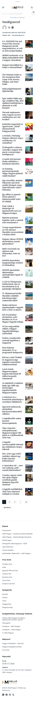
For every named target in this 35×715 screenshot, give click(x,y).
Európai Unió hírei (8, 584)
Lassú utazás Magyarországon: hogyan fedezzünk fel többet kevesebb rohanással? (11, 374)
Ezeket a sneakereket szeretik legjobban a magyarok (11, 340)
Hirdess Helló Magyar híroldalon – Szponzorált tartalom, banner (14, 619)
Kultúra (4, 597)
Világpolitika (6, 604)
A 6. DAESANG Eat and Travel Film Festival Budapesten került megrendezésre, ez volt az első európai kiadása (12, 46)
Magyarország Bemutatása (12, 647)
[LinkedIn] (3, 695)
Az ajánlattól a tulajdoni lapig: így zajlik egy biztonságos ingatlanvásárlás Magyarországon (12, 388)
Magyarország (7, 607)
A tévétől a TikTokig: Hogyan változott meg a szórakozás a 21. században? (12, 139)
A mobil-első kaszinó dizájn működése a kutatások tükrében (11, 161)
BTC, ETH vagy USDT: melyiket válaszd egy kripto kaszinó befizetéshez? (11, 457)
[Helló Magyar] (17, 7)
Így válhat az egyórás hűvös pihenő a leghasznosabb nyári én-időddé (11, 198)
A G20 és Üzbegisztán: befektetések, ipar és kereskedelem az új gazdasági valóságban (12, 285)
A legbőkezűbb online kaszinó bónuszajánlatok (11, 420)
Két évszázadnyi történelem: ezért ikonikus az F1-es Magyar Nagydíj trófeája (12, 318)
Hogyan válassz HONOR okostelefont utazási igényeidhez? (12, 241)
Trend (4, 601)
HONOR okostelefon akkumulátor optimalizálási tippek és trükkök (12, 273)
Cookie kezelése (8, 550)
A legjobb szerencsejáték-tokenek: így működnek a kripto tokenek (12, 445)
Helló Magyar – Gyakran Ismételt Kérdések (17, 534)
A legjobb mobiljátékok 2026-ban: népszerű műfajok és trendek (12, 491)
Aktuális (5, 594)
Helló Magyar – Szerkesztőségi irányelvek (16, 537)
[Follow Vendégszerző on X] (9, 27)
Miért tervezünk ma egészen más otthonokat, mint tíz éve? (11, 252)
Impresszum (6, 530)
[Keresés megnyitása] (32, 7)
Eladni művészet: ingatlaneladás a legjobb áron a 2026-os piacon (12, 307)
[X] (13, 695)
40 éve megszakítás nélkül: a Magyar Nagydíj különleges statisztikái (10, 330)
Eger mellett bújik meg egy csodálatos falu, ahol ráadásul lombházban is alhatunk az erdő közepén (12, 103)
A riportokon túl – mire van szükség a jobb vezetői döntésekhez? (12, 467)
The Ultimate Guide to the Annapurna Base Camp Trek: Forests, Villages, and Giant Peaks (11, 79)
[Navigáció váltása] (3, 7)
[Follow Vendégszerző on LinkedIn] (12, 27)
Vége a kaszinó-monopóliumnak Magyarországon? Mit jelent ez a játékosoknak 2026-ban (12, 433)
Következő (7, 507)
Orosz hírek (6, 580)
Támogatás (6, 623)
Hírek (4, 567)
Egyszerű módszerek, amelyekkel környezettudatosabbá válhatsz (12, 410)
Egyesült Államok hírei (10, 570)
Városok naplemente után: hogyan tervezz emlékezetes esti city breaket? (11, 116)
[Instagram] (10, 695)
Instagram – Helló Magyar (11, 630)
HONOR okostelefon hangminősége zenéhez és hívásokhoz (12, 262)
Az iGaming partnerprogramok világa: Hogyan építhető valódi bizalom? (12, 172)
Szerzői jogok (7, 540)
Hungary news (7, 564)
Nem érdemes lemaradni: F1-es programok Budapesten (12, 350)
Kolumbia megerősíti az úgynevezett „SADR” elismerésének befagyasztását (12, 127)
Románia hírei (7, 577)
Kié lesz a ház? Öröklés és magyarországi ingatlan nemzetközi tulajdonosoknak (12, 361)
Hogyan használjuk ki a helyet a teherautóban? (12, 66)
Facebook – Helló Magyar (11, 626)
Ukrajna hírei (6, 574)
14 (26, 502)
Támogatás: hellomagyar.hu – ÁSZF (14, 543)
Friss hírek (5, 650)
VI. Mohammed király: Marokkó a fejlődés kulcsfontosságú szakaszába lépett (12, 297)
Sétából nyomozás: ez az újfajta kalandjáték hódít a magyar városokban (12, 57)
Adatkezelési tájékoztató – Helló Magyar (16, 553)
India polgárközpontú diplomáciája (11, 90)
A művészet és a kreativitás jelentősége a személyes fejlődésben (12, 399)
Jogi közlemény (7, 547)
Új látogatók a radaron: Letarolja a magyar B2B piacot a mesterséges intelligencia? (12, 151)
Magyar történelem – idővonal (13, 643)
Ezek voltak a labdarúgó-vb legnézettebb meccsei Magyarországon (11, 209)
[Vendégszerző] (4, 27)
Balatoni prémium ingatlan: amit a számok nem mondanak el (12, 220)
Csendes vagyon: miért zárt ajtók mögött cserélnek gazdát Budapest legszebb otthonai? (12, 480)
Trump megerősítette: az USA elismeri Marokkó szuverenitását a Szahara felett (12, 231)
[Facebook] (6, 695)
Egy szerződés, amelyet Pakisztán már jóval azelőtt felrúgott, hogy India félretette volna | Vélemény (12, 185)
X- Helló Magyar (8, 633)
